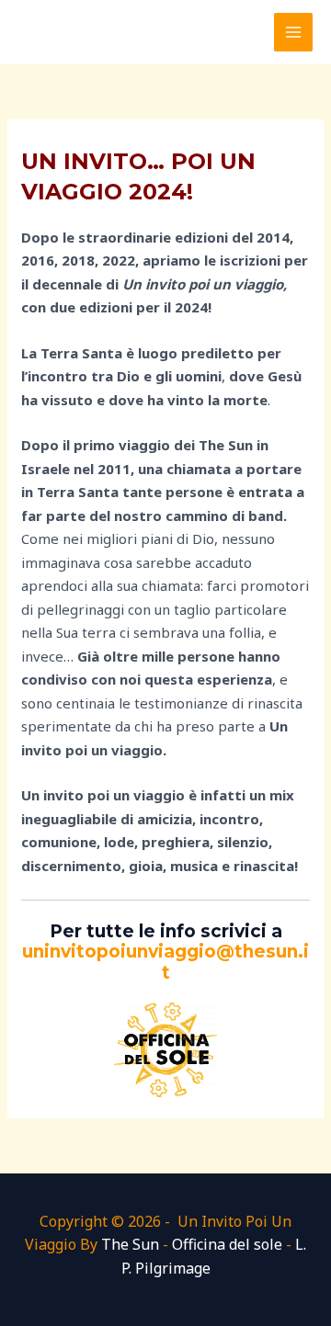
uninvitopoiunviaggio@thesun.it (165, 962)
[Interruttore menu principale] (294, 32)
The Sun (130, 1244)
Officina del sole (227, 1244)
